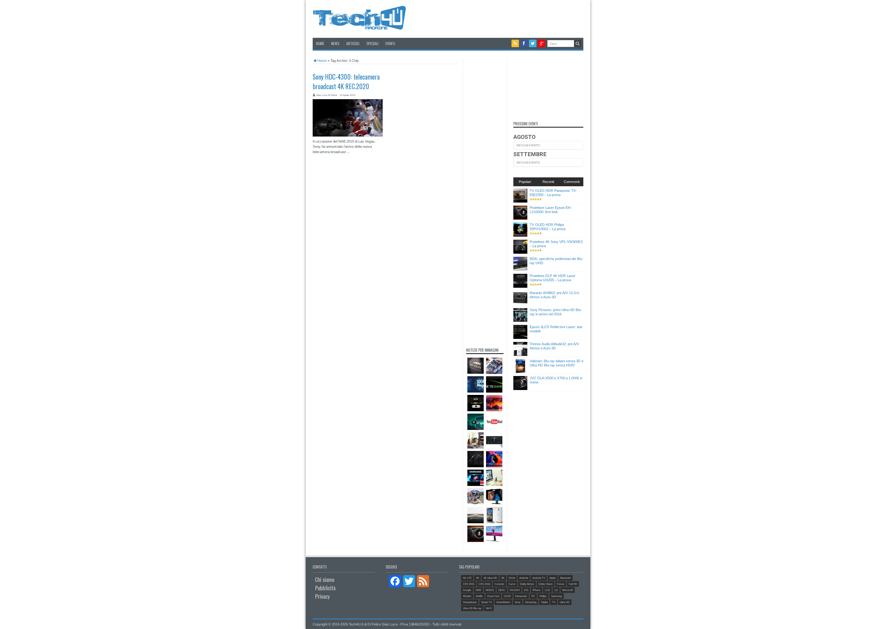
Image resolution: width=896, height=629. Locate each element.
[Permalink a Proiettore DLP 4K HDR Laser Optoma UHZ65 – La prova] (520, 286)
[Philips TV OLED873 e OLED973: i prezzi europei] (494, 459)
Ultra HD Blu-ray (472, 608)
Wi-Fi (489, 608)
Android (523, 577)
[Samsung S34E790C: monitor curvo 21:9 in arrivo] (494, 534)
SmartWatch (503, 602)
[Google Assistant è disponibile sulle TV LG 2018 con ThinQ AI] (475, 440)
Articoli (352, 43)
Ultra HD (565, 602)
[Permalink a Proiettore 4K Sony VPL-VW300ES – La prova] (520, 252)
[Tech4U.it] (359, 26)
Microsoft (567, 590)
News (335, 43)
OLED (507, 596)
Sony (518, 602)
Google (467, 590)
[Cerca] (577, 43)
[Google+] (541, 43)
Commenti (572, 182)
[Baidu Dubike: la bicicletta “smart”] (475, 459)
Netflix (479, 596)
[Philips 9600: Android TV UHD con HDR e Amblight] (494, 403)
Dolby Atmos (527, 584)
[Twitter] (532, 43)
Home (320, 43)
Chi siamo (324, 579)
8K (502, 577)
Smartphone (470, 602)
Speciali (372, 43)
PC (533, 596)
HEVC (501, 590)
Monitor (467, 596)
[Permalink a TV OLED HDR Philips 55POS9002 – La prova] (520, 235)
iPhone (536, 590)
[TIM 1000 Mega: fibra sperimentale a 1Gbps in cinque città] (475, 384)
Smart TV (486, 602)
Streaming (530, 602)
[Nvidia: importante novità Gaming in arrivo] (494, 384)
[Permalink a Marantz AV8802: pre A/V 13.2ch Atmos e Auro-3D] (520, 304)
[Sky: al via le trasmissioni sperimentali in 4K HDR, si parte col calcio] (475, 496)
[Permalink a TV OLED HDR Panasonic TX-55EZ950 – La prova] (520, 201)
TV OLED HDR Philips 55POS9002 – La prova (547, 227)
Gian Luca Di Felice (326, 95)
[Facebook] (524, 43)
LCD (547, 590)
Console (499, 584)
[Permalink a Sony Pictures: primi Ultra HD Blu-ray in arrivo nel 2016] (520, 321)
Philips (543, 596)
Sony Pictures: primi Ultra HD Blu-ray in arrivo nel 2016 (556, 312)
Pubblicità (325, 587)
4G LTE (467, 577)
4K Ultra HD (490, 577)
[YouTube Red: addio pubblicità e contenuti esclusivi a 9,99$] (494, 422)
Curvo (511, 584)
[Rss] (515, 43)
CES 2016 (484, 584)
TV (553, 602)
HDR (478, 590)
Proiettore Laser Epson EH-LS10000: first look (551, 210)
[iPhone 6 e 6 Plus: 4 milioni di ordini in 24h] (494, 366)
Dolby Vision (546, 584)
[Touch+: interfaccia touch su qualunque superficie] (494, 478)
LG (556, 590)
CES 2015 (468, 584)
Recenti (548, 182)
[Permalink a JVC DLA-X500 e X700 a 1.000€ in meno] (520, 389)
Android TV (538, 577)
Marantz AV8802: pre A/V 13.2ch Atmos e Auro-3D (554, 295)
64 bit (512, 577)
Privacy (322, 596)
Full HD (573, 584)
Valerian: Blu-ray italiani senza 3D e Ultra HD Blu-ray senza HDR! (556, 363)
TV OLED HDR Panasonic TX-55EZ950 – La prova (553, 193)
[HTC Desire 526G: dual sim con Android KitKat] (494, 515)
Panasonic (521, 596)
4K (477, 577)
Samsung (556, 596)
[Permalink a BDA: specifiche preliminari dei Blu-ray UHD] (520, 269)
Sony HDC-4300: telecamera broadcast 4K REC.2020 (346, 81)
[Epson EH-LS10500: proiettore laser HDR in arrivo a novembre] (475, 534)
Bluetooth (565, 577)
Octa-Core (493, 596)
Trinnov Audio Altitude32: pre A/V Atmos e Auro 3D (554, 346)
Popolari (525, 182)
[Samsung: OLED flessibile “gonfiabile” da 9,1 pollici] (475, 515)
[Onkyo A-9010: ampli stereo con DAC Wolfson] (494, 440)
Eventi (390, 43)
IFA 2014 (515, 590)
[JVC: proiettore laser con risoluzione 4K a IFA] (475, 366)
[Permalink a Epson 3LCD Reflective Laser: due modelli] (520, 338)
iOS (526, 590)
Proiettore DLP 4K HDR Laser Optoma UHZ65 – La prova (552, 278)
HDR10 (490, 590)
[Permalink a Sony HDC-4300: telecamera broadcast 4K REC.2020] (348, 135)
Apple (553, 577)
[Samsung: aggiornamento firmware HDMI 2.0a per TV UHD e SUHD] (475, 478)
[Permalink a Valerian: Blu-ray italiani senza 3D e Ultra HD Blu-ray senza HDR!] (520, 372)
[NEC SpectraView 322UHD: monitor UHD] (494, 496)
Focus (560, 584)
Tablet (544, 602)
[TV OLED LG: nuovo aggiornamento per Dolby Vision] (475, 422)
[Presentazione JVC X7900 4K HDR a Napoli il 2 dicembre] (475, 403)
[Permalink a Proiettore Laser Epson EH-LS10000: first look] (520, 218)
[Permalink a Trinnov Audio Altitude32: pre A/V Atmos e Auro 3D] (520, 355)
